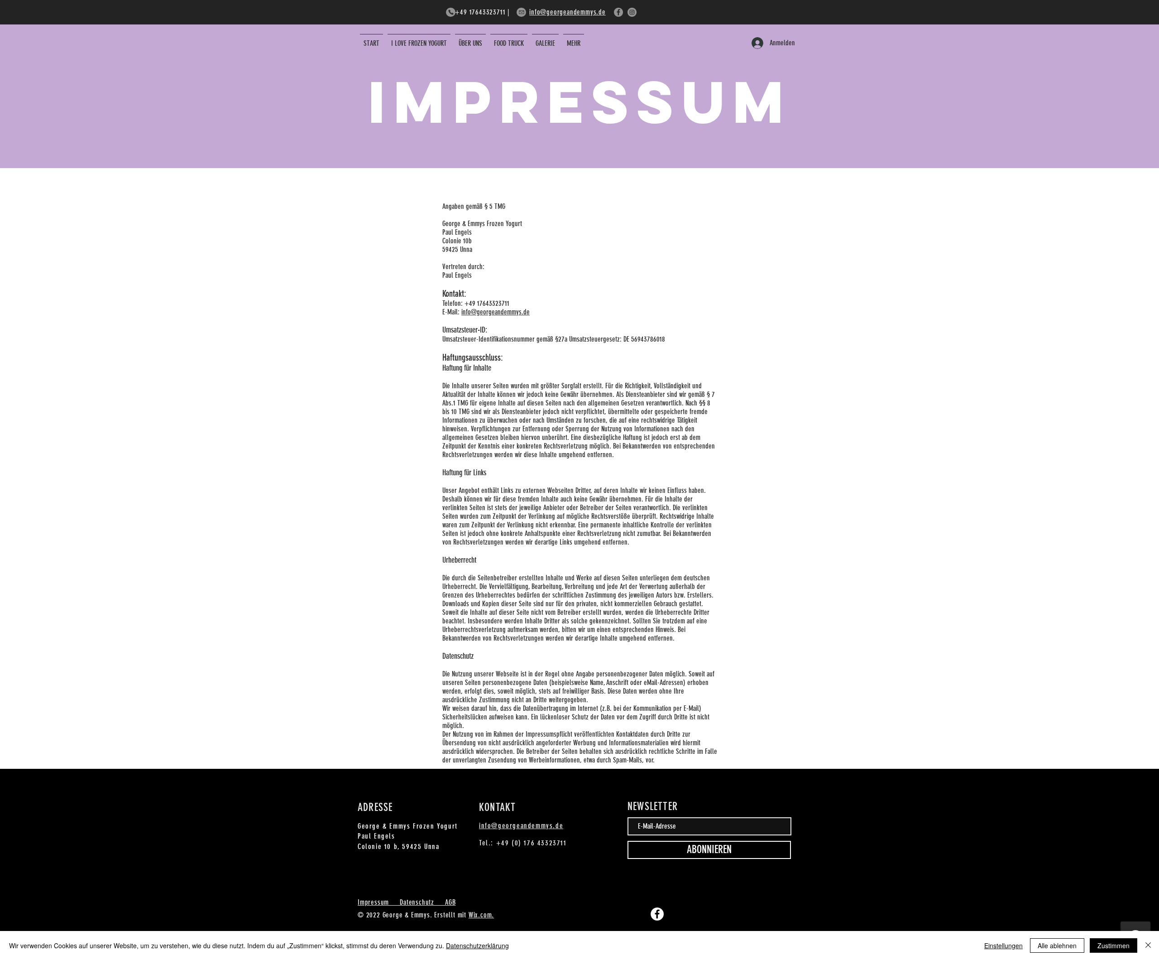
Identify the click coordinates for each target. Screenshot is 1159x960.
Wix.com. (481, 915)
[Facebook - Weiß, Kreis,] (657, 914)
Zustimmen (1113, 945)
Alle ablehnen (1057, 945)
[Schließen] (1148, 945)
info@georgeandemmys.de (567, 12)
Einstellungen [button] (1003, 945)
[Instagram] (632, 12)
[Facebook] (618, 12)
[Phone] (450, 12)
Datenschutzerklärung (477, 945)
